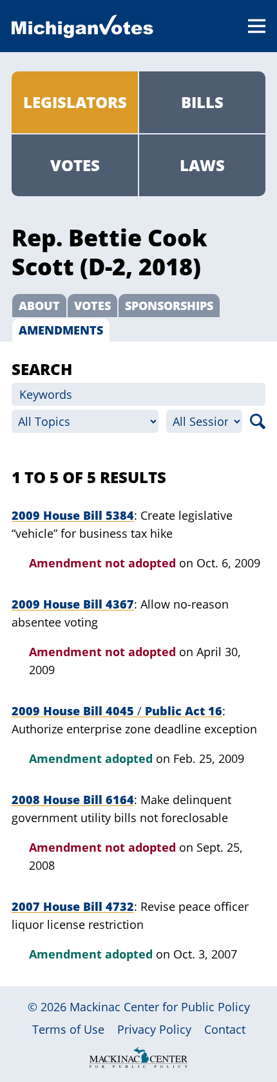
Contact (224, 1029)
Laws (202, 165)
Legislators (75, 102)
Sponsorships (169, 305)
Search (257, 421)
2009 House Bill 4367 (73, 604)
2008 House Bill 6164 (73, 799)
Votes (75, 165)
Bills (202, 102)
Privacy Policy (154, 1029)
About (39, 305)
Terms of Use (68, 1029)
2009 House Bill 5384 (73, 515)
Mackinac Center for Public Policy (160, 1006)
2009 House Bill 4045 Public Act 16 (117, 711)
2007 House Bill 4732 (73, 906)
